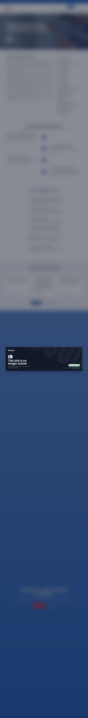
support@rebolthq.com (74, 367)
